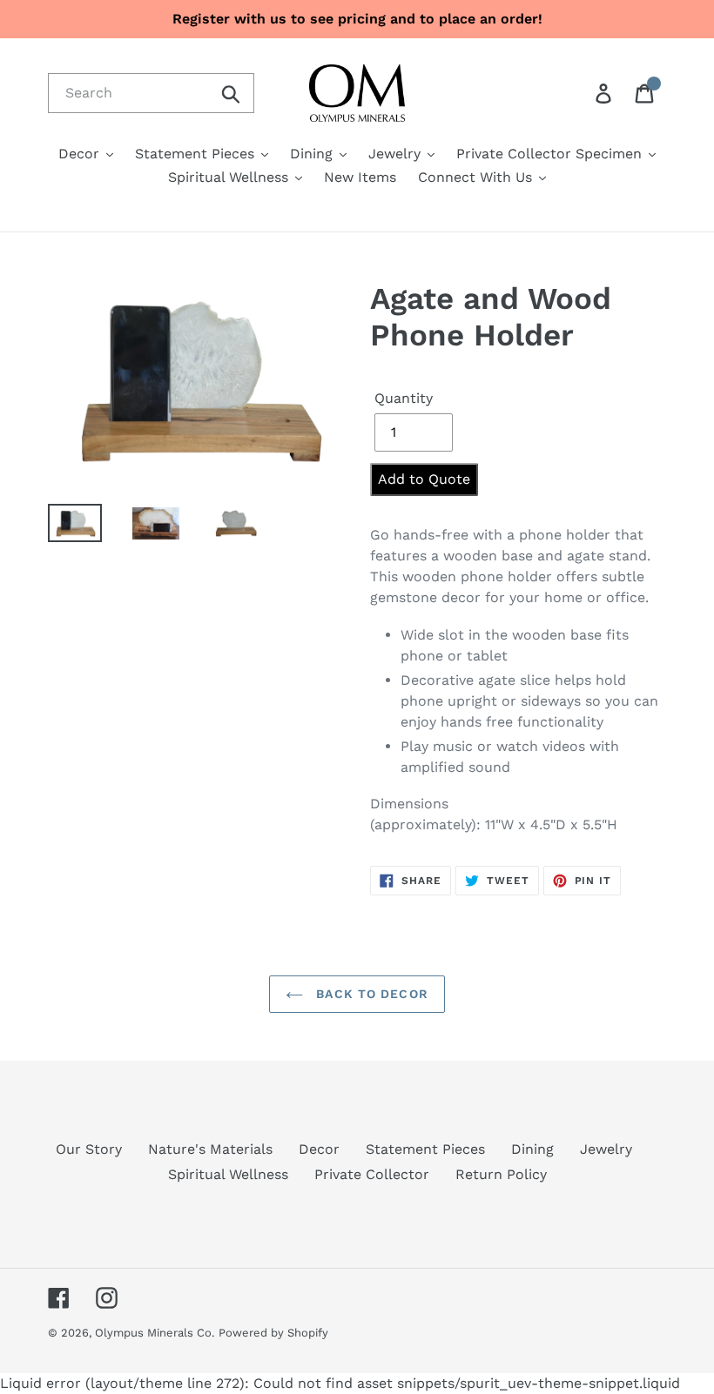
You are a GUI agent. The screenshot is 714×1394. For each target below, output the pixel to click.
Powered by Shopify (273, 1332)
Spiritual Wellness (228, 1174)
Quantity (403, 398)
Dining (532, 1149)
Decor (319, 1149)
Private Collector (371, 1174)
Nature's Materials (210, 1149)
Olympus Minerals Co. (154, 1332)
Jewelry (606, 1149)
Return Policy (501, 1174)
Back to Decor (370, 994)
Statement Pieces (425, 1149)
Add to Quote (424, 479)
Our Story (89, 1149)
